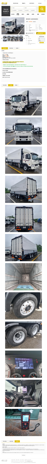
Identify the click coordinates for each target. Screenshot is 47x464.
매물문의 (23, 3)
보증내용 (17, 48)
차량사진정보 (11, 48)
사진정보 (11, 85)
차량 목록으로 (23, 455)
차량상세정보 (4, 48)
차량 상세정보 (5, 85)
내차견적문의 (31, 3)
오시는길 (39, 3)
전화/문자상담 (15, 3)
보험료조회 (34, 21)
